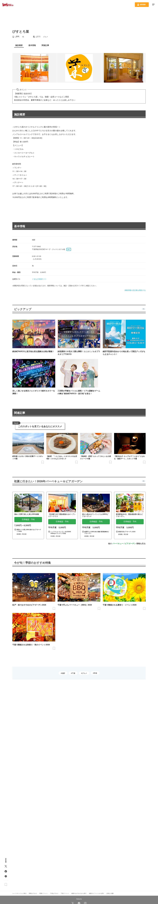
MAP (68, 249)
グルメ (84, 673)
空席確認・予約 (28, 519)
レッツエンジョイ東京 (19, 893)
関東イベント (43, 893)
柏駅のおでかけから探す (79, 893)
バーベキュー (117, 543)
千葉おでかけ (54, 893)
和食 (95, 673)
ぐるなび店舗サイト (39, 279)
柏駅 (63, 673)
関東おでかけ (33, 893)
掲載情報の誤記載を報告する (135, 290)
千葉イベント (65, 893)
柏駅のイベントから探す (96, 893)
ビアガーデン (130, 543)
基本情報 (19, 226)
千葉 (73, 673)
